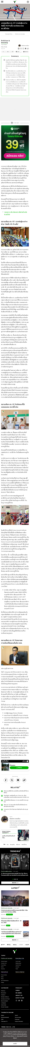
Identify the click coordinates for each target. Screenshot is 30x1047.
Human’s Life (3, 963)
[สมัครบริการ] (15, 142)
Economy (3, 969)
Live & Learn (18, 961)
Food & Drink (18, 965)
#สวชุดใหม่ (12, 845)
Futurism (17, 967)
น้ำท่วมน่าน (16, 766)
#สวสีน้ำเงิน (24, 845)
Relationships (18, 963)
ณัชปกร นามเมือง (25, 46)
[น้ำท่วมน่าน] (5, 767)
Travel (17, 969)
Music (2, 979)
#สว (8, 845)
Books (2, 977)
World (8, 925)
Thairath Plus (8, 34)
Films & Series (4, 975)
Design (2, 982)
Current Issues (10, 936)
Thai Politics (4, 44)
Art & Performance (4, 980)
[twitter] (23, 49)
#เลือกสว (18, 845)
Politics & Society (20, 34)
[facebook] (21, 49)
